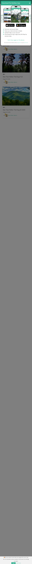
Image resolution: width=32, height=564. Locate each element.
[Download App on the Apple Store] (10, 25)
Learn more (26, 42)
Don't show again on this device (16, 40)
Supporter (19, 42)
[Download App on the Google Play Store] (21, 24)
